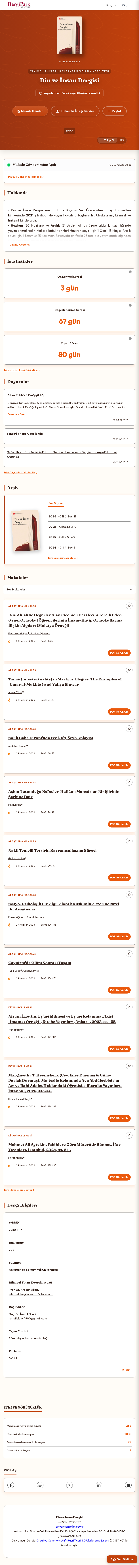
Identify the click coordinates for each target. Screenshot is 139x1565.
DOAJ (69, 130)
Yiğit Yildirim (15, 1029)
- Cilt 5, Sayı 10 (62, 526)
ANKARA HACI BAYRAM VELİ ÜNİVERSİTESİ (77, 71)
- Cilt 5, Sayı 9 (62, 537)
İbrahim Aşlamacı (40, 633)
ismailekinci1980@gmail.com (28, 1318)
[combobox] (69, 589)
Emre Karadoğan (18, 633)
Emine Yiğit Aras (17, 917)
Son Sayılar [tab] (56, 503)
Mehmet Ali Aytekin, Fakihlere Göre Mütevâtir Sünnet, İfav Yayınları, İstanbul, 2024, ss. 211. (64, 1147)
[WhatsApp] (40, 1485)
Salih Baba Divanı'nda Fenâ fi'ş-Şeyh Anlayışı (50, 738)
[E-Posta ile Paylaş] (128, 1485)
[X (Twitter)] (69, 1485)
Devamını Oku (16, 414)
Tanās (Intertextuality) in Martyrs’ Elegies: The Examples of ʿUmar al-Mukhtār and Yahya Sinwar (65, 682)
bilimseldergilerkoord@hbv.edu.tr (31, 1294)
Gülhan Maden (16, 858)
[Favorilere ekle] (129, 606)
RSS (128, 1370)
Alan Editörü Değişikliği (26, 395)
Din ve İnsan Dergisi (69, 80)
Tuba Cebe (14, 970)
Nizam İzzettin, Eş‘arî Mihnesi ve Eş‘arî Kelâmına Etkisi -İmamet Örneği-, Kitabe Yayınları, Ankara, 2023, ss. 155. (62, 1019)
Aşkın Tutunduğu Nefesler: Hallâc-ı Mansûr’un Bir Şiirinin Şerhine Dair (63, 794)
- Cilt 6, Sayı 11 (62, 516)
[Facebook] (10, 1485)
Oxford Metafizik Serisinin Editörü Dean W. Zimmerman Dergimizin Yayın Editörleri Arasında (62, 454)
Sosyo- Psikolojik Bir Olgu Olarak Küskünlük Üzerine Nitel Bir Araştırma (63, 906)
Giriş (124, 5)
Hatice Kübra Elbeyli (19, 1099)
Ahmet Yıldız (15, 692)
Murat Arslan (15, 1157)
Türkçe (109, 5)
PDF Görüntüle (119, 652)
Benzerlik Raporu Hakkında (25, 433)
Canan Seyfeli (31, 970)
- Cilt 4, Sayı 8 (62, 547)
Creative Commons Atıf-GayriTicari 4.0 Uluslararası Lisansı (73, 1540)
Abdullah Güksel (17, 746)
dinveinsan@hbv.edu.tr (69, 1526)
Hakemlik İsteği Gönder (77, 111)
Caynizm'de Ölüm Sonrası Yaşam (39, 962)
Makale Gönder (32, 111)
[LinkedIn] (99, 1485)
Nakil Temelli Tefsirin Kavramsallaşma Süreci (52, 850)
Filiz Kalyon (14, 804)
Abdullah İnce (37, 917)
